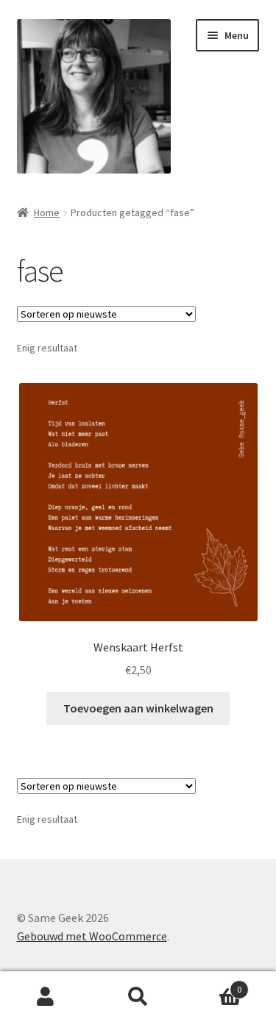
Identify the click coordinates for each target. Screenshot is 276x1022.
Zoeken (138, 997)
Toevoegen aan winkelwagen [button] (138, 708)
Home (47, 212)
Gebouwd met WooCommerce (92, 936)
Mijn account (46, 997)
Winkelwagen (212, 984)
